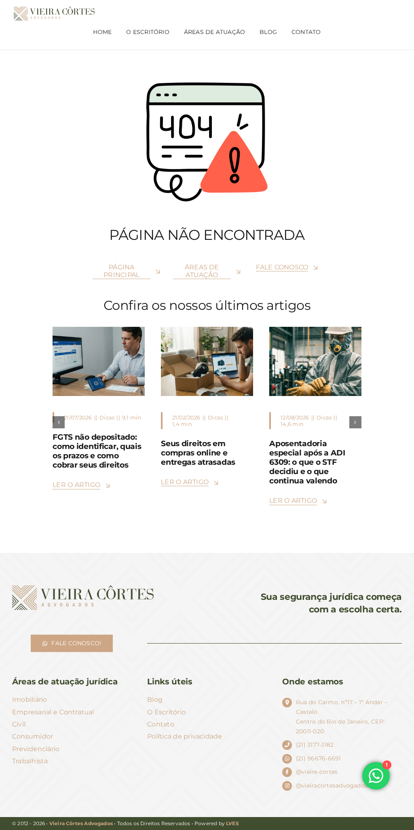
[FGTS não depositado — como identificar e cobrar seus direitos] (99, 330)
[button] (59, 422)
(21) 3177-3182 (315, 744)
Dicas (106, 417)
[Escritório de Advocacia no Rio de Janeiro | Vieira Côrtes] (54, 9)
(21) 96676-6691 (318, 758)
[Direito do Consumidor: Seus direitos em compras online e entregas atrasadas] (207, 330)
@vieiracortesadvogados (332, 785)
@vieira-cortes (317, 771)
